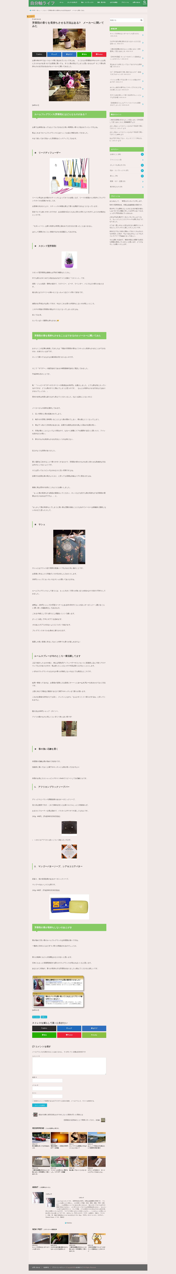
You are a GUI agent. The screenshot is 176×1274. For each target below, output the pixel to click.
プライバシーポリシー (58, 1267)
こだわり (36, 1017)
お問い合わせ (136, 2)
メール (35, 1085)
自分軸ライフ (42, 3)
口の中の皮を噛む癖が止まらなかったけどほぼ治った (125, 42)
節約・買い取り (101, 2)
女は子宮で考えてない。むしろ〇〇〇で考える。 (126, 138)
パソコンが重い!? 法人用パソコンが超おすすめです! (125, 81)
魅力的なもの (116, 186)
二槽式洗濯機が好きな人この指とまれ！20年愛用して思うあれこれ (125, 50)
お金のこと (115, 154)
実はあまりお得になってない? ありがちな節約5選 (126, 65)
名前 (34, 1077)
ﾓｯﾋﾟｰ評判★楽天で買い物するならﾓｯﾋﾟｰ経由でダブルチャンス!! (125, 73)
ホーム (61, 2)
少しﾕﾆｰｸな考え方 (72, 2)
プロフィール (125, 2)
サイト (34, 1093)
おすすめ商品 (113, 2)
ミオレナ (49, 1194)
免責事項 (46, 1267)
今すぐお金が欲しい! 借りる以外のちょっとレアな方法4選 (125, 96)
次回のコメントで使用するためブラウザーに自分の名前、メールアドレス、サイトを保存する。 (64, 1101)
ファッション (115, 160)
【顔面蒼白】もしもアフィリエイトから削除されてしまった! (125, 104)
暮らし (44, 1017)
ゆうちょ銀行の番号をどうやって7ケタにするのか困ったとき (125, 88)
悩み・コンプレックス (87, 2)
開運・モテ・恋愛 (117, 181)
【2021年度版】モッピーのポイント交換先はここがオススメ (125, 58)
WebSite (69, 1223)
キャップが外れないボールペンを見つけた (124, 35)
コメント (36, 1056)
